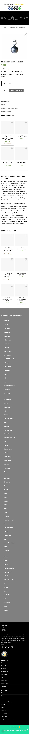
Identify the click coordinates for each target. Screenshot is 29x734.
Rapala (6, 531)
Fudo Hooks (7, 407)
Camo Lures (7, 366)
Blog (2, 696)
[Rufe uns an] (19, 8)
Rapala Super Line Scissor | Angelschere (7, 275)
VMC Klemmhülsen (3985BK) (21, 274)
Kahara (6, 445)
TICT (5, 583)
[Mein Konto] (24, 18)
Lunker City (7, 460)
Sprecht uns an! (19, 4)
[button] (2, 18)
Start (5, 27)
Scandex (6, 550)
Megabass (7, 482)
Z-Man (5, 606)
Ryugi (5, 546)
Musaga (6, 489)
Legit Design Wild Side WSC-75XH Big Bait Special (7, 138)
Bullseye (6, 363)
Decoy (6, 374)
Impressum (4, 713)
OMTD (5, 508)
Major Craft (7, 478)
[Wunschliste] (21, 18)
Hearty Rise (7, 434)
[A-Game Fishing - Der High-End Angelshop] (12, 18)
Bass (9, 340)
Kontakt (3, 698)
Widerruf (3, 710)
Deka (5, 378)
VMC (5, 598)
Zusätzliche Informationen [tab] (9, 108)
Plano (5, 524)
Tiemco (6, 587)
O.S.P (5, 505)
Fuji (5, 411)
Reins (5, 539)
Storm (5, 557)
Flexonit (6, 403)
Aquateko (7, 328)
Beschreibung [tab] (5, 101)
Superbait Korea (9, 568)
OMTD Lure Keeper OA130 (7, 300)
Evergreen (7, 389)
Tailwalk (6, 576)
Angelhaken (4, 674)
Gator (5, 422)
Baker (5, 340)
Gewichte (22, 27)
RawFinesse (7, 535)
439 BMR (6, 321)
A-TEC (6, 324)
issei (5, 441)
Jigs (2, 677)
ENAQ (6, 610)
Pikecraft (6, 516)
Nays (5, 493)
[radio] (4, 83)
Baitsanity (7, 336)
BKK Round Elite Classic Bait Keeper (7, 163)
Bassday (6, 347)
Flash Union (7, 399)
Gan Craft (6, 415)
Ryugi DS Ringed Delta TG (21, 300)
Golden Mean (8, 430)
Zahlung (3, 704)
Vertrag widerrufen (8, 719)
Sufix (5, 560)
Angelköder (4, 668)
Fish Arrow (7, 393)
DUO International (9, 385)
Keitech (6, 453)
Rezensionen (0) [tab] (6, 111)
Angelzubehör (13, 27)
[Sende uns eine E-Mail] (17, 8)
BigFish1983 (7, 351)
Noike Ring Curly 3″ (22, 136)
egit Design (7, 456)
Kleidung (3, 686)
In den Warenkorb (16, 90)
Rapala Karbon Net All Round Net (7, 249)
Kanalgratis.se (8, 449)
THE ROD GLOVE (9, 579)
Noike (5, 497)
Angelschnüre (4, 671)
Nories (6, 501)
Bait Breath (7, 332)
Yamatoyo (7, 602)
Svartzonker (7, 572)
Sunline (6, 564)
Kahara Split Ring (21, 249)
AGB (2, 707)
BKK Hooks (7, 355)
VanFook (6, 595)
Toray (5, 591)
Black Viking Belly (9, 359)
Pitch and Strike (8, 520)
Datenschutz (4, 716)
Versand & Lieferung (6, 701)
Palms (5, 512)
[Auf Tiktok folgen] (14, 8)
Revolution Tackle (9, 543)
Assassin (6, 344)
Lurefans (6, 464)
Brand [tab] (3, 104)
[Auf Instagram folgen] (12, 8)
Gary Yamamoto (8, 418)
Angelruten (4, 662)
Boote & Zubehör (5, 683)
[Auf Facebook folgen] (9, 8)
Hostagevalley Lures (10, 437)
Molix (5, 486)
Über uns (3, 693)
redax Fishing (9, 527)
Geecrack (6, 426)
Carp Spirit (7, 370)
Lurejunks (7, 468)
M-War (5, 472)
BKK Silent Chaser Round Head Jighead (21, 163)
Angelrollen (4, 665)
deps (5, 382)
